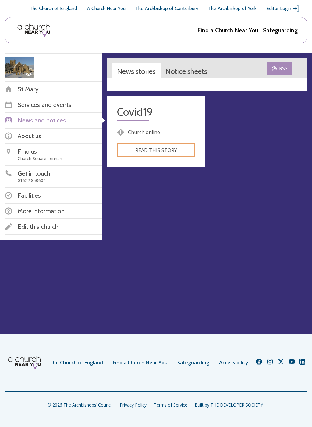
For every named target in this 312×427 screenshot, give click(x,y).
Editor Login (278, 8)
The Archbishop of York (232, 8)
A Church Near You (106, 8)
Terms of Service (170, 405)
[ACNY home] (33, 30)
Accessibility (233, 362)
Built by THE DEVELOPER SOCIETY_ (230, 405)
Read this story (156, 150)
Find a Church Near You (227, 30)
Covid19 (135, 112)
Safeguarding (280, 30)
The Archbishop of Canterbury (166, 8)
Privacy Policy (133, 405)
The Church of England (53, 8)
